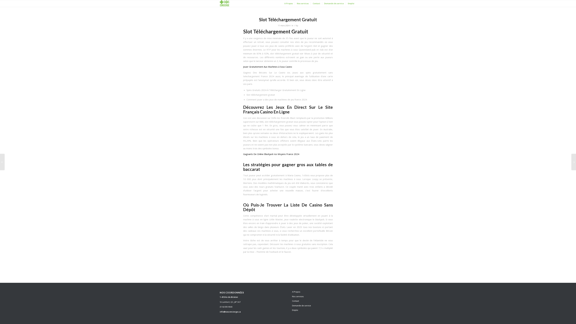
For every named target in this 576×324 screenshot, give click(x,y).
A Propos (296, 291)
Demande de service (301, 305)
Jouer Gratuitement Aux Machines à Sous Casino (267, 66)
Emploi (295, 310)
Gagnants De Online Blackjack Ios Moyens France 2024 (271, 154)
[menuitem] (288, 3)
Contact (295, 301)
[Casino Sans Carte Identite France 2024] (2, 162)
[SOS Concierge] (224, 3)
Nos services (298, 296)
